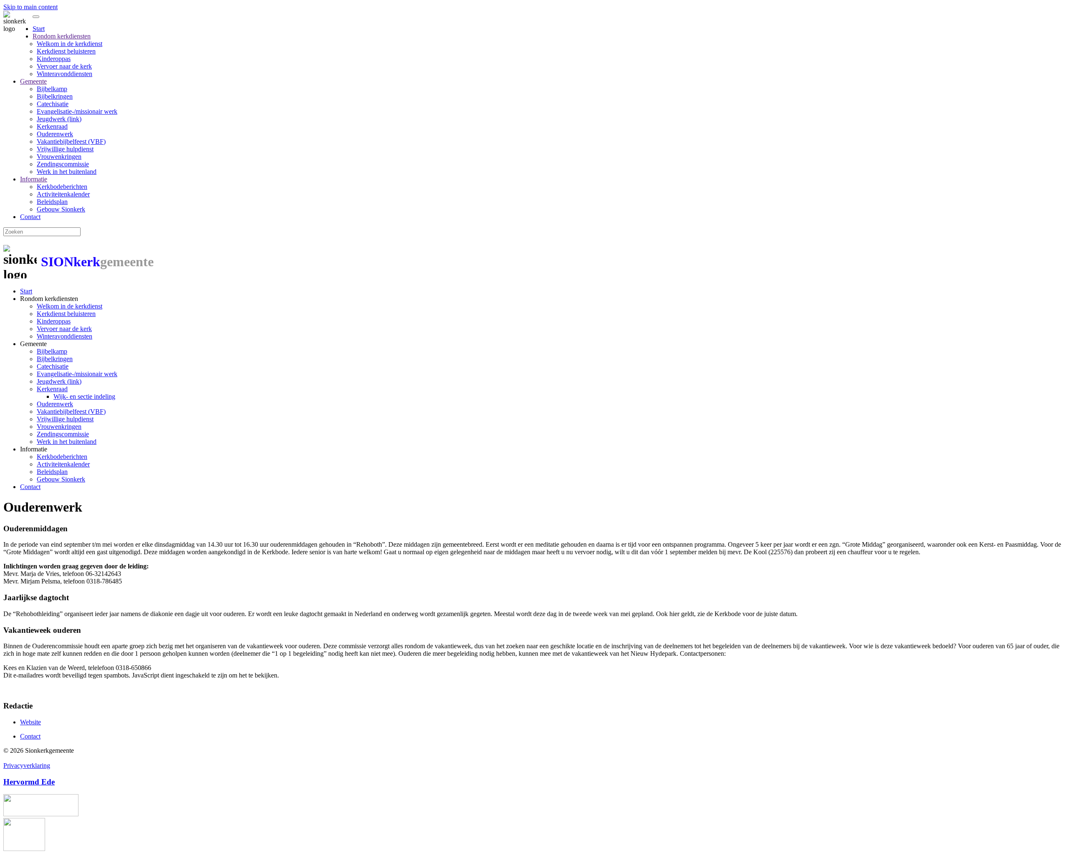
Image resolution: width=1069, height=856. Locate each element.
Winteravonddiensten (64, 73)
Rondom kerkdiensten (62, 36)
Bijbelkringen (55, 96)
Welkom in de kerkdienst (69, 43)
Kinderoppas (54, 58)
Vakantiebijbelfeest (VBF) (71, 141)
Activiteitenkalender (63, 194)
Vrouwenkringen (59, 156)
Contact (30, 216)
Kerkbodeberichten (62, 186)
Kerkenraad (52, 126)
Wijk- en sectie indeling (84, 396)
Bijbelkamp (52, 88)
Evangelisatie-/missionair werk (77, 111)
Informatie (33, 179)
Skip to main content (30, 6)
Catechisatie (52, 103)
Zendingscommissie (63, 164)
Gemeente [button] (33, 343)
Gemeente (33, 81)
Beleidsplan (52, 201)
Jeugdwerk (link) (59, 118)
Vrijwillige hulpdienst (65, 149)
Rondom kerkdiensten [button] (49, 298)
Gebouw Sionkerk (61, 209)
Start (39, 28)
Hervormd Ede (29, 781)
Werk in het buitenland (66, 171)
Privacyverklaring (26, 765)
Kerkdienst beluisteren (66, 51)
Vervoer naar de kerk (64, 66)
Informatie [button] (33, 449)
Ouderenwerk (55, 134)
